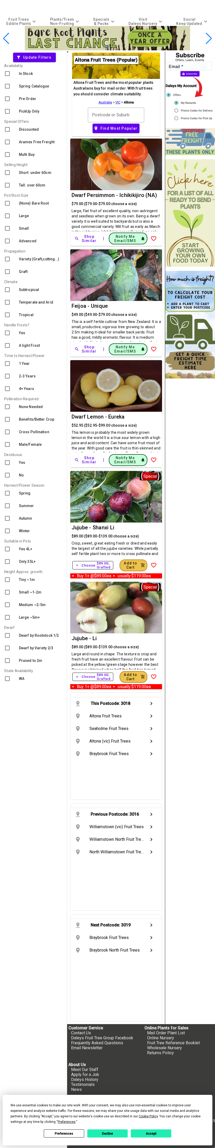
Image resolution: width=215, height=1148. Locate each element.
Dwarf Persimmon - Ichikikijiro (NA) (114, 195)
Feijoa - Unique (90, 306)
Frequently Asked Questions (97, 1042)
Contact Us (81, 1032)
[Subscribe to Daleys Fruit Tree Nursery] (190, 87)
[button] (103, 47)
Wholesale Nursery (164, 1047)
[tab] (22, 21)
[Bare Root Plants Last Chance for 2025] (107, 48)
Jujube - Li (84, 638)
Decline (107, 1133)
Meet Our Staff (84, 1069)
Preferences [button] (67, 1122)
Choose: (93, 565)
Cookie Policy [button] (148, 1116)
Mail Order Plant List (166, 1032)
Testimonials (83, 1084)
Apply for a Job (85, 1074)
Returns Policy (160, 1052)
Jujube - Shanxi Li (93, 527)
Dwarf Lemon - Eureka (98, 417)
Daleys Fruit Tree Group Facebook (102, 1037)
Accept (151, 1133)
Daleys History (84, 1079)
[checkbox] (33, 73)
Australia (105, 102)
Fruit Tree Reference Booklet (173, 1042)
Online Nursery (160, 1037)
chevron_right (151, 703)
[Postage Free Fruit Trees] (190, 141)
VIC (117, 102)
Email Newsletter (87, 1047)
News (76, 1089)
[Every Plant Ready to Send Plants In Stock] (190, 213)
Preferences (64, 1133)
